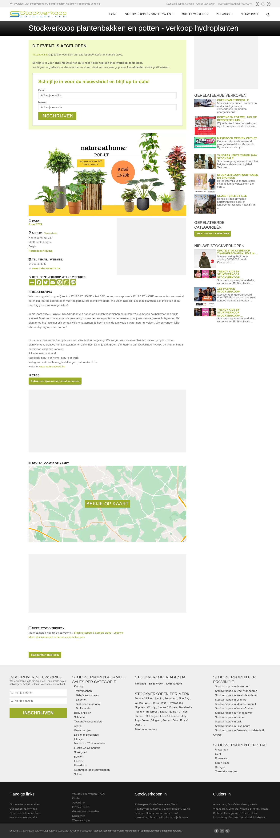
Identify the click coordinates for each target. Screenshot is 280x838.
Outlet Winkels (193, 14)
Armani (166, 720)
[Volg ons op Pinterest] (268, 4)
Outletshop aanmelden (23, 808)
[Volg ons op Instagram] (263, 4)
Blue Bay (183, 698)
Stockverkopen (38, 3)
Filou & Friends (169, 715)
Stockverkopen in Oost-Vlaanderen (236, 690)
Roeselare (221, 758)
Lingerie (81, 699)
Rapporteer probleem (45, 654)
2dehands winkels (89, 3)
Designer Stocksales (86, 734)
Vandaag (140, 683)
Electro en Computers (87, 747)
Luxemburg (142, 817)
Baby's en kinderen (87, 695)
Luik (176, 813)
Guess (139, 702)
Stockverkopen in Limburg (230, 699)
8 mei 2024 (35, 224)
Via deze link (40, 54)
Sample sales (57, 3)
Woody (151, 707)
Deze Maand (174, 683)
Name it (173, 711)
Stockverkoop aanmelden (25, 804)
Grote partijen (82, 730)
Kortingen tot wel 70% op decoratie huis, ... (237, 119)
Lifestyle (79, 739)
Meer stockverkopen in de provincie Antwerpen (57, 637)
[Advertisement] (151, 247)
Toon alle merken (146, 729)
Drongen (220, 767)
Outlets (70, 3)
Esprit (163, 711)
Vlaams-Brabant (171, 808)
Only (183, 715)
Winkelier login (81, 820)
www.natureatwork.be (52, 366)
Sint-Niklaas (222, 762)
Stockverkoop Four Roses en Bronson (237, 176)
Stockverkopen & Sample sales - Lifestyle (99, 632)
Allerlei (78, 725)
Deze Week (156, 683)
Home (113, 14)
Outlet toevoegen (205, 3)
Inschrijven (38, 712)
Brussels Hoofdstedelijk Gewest (169, 817)
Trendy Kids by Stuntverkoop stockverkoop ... (230, 274)
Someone (170, 698)
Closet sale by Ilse (232, 195)
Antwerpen (221, 749)
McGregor (152, 715)
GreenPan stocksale (233, 100)
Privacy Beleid (80, 806)
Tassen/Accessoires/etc (88, 721)
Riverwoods (176, 702)
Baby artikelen (82, 712)
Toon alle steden (226, 771)
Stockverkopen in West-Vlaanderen (236, 695)
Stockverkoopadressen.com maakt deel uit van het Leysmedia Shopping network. (138, 830)
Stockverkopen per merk (162, 694)
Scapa (140, 711)
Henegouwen (154, 813)
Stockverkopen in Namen (230, 717)
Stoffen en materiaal (88, 703)
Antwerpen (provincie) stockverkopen (55, 380)
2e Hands (223, 14)
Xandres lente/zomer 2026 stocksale (237, 157)
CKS (147, 702)
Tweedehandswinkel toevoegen (235, 3)
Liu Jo (158, 698)
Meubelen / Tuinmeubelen (90, 743)
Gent (218, 753)
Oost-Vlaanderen (159, 804)
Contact (77, 798)
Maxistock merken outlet (237, 138)
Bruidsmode (83, 708)
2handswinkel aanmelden (25, 813)
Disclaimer (78, 815)
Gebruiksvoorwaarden (85, 811)
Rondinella (185, 707)
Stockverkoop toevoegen (180, 3)
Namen (167, 813)
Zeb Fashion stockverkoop (228, 290)
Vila (175, 720)
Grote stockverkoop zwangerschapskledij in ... (237, 252)
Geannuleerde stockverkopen (92, 769)
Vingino (155, 720)
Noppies (140, 707)
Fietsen (78, 760)
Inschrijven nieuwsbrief (23, 817)
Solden (78, 774)
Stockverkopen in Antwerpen (232, 686)
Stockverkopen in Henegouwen (234, 712)
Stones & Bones (167, 707)
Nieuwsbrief (250, 14)
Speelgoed (80, 752)
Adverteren (79, 802)
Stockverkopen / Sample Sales (148, 14)
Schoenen (80, 717)
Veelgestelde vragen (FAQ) (88, 793)
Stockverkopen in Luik (228, 721)
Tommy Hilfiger (144, 698)
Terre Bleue (159, 702)
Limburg (155, 808)
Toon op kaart (50, 233)
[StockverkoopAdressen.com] (38, 14)
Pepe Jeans (142, 720)
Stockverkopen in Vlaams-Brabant (235, 703)
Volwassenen (84, 690)
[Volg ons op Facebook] (257, 4)
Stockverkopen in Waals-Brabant (234, 708)
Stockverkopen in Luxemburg (232, 725)
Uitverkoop (80, 765)
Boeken (78, 756)
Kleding (78, 686)
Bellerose (152, 711)
